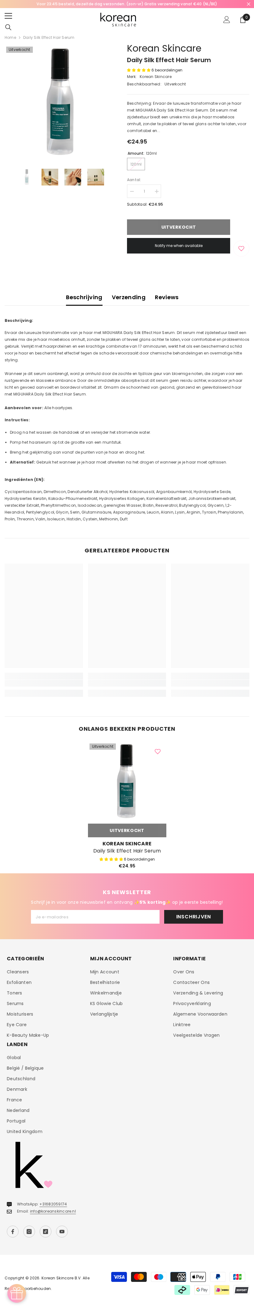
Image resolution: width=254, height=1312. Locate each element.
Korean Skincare (164, 48)
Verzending (129, 297)
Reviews (167, 297)
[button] (139, 70)
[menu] (8, 16)
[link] (44, 683)
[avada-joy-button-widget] (16, 1293)
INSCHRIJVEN (193, 916)
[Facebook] (13, 1231)
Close (248, 4)
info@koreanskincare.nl (53, 1211)
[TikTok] (45, 1231)
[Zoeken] (8, 27)
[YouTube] (62, 1231)
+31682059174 (53, 1204)
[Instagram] (29, 1231)
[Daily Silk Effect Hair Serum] (127, 781)
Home (10, 37)
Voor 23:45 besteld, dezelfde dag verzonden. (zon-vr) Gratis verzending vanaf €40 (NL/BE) (127, 4)
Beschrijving (84, 297)
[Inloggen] (226, 19)
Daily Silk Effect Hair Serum (127, 851)
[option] (127, 4)
